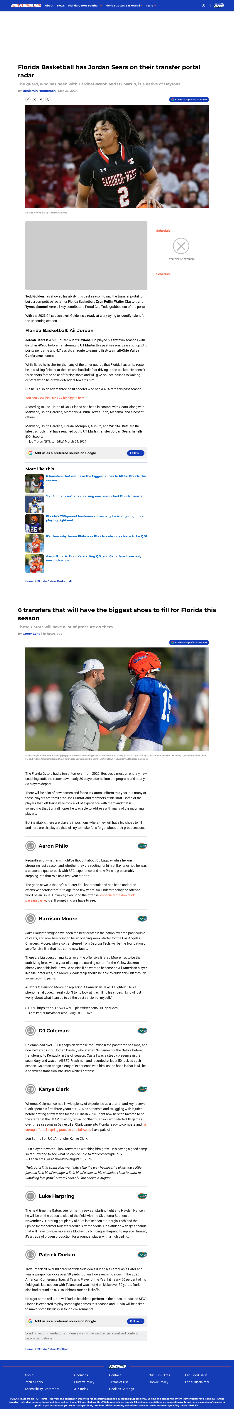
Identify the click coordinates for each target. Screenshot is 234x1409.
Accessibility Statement (42, 1389)
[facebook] (211, 5)
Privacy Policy (84, 1382)
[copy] (47, 99)
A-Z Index (81, 1389)
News (61, 5)
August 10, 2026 (80, 1159)
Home (29, 581)
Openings (81, 1375)
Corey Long (32, 633)
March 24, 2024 (75, 441)
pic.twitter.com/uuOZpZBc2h (96, 1008)
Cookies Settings (121, 1389)
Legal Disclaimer (197, 1382)
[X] (203, 5)
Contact (115, 1375)
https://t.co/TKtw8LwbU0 (55, 1008)
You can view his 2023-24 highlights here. (55, 398)
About (49, 5)
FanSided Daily (196, 1375)
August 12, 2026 (81, 1013)
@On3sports (34, 436)
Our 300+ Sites (159, 1375)
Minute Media (26, 1398)
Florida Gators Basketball (54, 581)
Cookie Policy (158, 1382)
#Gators (31, 987)
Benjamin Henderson (39, 91)
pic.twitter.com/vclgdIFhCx (102, 1154)
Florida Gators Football (52, 1349)
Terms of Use (119, 1382)
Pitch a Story (34, 1382)
